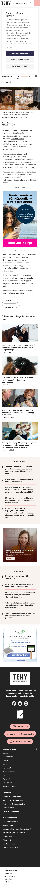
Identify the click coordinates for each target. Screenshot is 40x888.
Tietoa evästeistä (10, 870)
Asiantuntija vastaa (10, 771)
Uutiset (6, 753)
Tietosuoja (8, 873)
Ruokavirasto (8, 149)
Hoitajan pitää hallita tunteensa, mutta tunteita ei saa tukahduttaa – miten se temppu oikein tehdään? (20, 489)
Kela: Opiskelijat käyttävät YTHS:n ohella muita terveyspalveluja (19, 585)
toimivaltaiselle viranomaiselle (13, 140)
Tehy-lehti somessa (10, 847)
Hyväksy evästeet (20, 53)
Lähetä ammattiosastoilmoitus (22, 734)
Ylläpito (6, 885)
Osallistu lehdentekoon (22, 741)
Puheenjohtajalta (9, 786)
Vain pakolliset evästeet (20, 59)
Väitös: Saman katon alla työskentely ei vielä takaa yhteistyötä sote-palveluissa (20, 615)
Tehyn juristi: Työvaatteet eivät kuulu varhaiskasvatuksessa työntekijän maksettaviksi (20, 605)
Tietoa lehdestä (10, 817)
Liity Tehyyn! (10, 307)
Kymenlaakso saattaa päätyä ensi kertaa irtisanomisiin (19, 480)
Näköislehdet (8, 825)
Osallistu (7, 792)
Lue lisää (9, 47)
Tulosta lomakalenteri (11, 811)
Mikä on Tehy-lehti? (10, 821)
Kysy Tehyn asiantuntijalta (13, 800)
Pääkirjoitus (7, 782)
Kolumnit (6, 779)
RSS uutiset (8, 879)
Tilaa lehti (7, 840)
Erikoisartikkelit (9, 757)
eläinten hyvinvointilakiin (13, 293)
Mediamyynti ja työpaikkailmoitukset (17, 829)
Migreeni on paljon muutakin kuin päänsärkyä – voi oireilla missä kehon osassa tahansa (20, 500)
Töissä (5, 760)
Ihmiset (6, 764)
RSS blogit (8, 882)
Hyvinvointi (7, 768)
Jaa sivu (5, 82)
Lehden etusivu (9, 749)
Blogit (5, 775)
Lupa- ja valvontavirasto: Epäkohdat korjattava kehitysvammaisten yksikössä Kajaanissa (20, 594)
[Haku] (31, 3)
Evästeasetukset (20, 66)
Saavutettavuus (10, 876)
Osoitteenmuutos (9, 844)
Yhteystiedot (8, 836)
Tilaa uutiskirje (22, 726)
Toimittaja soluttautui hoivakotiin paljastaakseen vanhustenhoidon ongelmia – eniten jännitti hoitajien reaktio (19, 470)
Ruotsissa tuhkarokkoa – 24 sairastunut (16, 577)
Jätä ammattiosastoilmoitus (14, 804)
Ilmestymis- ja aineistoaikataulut (15, 833)
